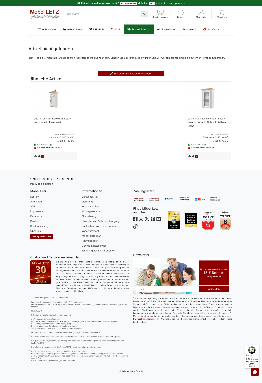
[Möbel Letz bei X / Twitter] (147, 219)
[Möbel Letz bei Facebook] (135, 219)
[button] (181, 14)
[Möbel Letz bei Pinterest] (153, 219)
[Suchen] (144, 14)
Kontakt (34, 196)
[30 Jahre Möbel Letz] (40, 272)
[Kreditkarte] (202, 199)
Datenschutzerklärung (143, 319)
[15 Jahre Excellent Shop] (174, 220)
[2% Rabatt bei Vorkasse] (141, 199)
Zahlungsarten (90, 196)
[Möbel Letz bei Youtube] (158, 219)
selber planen (74, 29)
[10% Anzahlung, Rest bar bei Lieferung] (156, 199)
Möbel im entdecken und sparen (131, 3)
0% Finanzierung (166, 29)
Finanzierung (89, 216)
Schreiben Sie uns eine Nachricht (132, 73)
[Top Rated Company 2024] (191, 220)
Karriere (34, 221)
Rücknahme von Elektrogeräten (100, 226)
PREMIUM (98, 29)
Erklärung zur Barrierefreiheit (98, 250)
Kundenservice (90, 206)
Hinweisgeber (90, 240)
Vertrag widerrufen (42, 236)
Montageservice (91, 211)
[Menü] (257, 346)
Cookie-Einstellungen (94, 245)
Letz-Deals (213, 29)
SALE (117, 29)
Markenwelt (190, 29)
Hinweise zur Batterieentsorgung (101, 221)
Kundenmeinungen (40, 226)
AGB (32, 206)
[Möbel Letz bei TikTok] (135, 226)
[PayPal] (171, 199)
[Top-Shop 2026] (208, 220)
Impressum (36, 211)
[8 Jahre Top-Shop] (225, 220)
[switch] (252, 365)
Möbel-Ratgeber (91, 235)
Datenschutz (37, 216)
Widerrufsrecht (90, 230)
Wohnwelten (49, 29)
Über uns (35, 230)
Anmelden (36, 201)
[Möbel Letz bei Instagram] (141, 219)
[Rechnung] (217, 199)
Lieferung (87, 201)
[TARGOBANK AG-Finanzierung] (186, 199)
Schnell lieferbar (141, 29)
